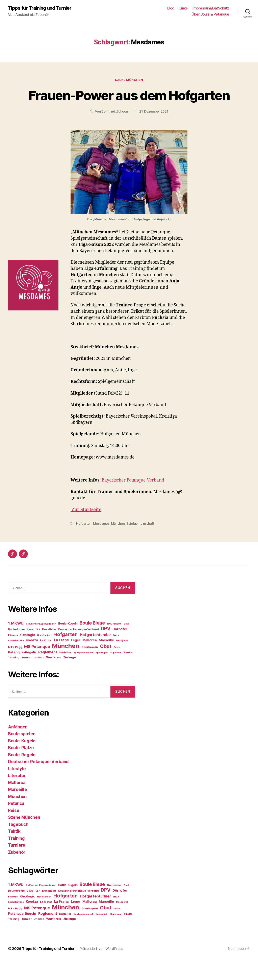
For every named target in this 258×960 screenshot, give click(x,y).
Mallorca (89, 640)
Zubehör (16, 852)
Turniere (16, 845)
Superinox (115, 652)
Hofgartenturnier (95, 634)
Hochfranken (44, 635)
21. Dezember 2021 (153, 111)
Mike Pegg (15, 647)
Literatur (17, 775)
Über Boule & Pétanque (210, 14)
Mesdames (101, 523)
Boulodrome (16, 629)
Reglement (47, 652)
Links (183, 8)
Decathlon (49, 629)
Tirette (128, 652)
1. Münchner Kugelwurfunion (41, 624)
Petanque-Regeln (22, 652)
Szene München (129, 80)
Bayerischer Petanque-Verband (133, 480)
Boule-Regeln (21, 754)
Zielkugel (70, 657)
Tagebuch (18, 824)
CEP (37, 629)
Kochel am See (16, 640)
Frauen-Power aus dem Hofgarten (129, 95)
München (118, 523)
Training (13, 657)
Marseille (106, 640)
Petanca (16, 803)
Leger (75, 640)
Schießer (65, 652)
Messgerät (122, 640)
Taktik (14, 831)
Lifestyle (17, 768)
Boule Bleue (92, 623)
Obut (105, 646)
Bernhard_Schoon (114, 111)
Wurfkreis (53, 657)
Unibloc (39, 657)
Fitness (13, 635)
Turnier (27, 657)
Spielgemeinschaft (140, 523)
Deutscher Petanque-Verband (78, 629)
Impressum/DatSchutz (211, 8)
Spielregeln (102, 652)
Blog (170, 8)
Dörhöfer (119, 629)
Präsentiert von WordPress (101, 948)
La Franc (61, 640)
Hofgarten (84, 523)
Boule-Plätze (21, 747)
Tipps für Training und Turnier (39, 8)
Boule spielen (21, 733)
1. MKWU (15, 623)
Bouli (126, 624)
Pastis (117, 647)
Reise (13, 810)
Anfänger (17, 726)
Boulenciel (114, 623)
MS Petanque (37, 646)
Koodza (32, 640)
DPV (105, 628)
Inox (116, 635)
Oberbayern (89, 647)
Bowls (30, 629)
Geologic (27, 635)
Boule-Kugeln (68, 623)
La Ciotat (46, 640)
